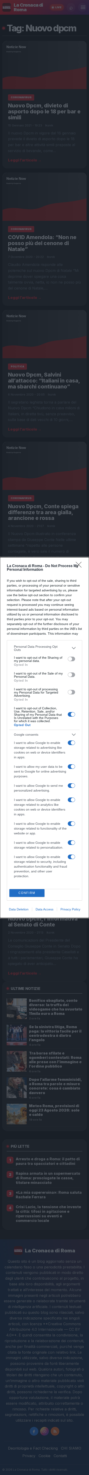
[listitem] (44, 648)
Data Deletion (19, 909)
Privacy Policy (70, 909)
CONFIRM (26, 893)
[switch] (71, 659)
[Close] (80, 566)
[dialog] (44, 737)
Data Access (44, 909)
